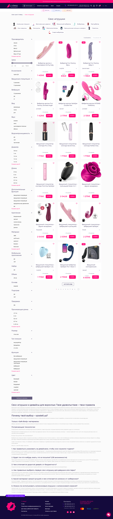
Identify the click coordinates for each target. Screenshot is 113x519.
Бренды (47, 508)
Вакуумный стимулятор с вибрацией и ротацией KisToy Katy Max (68, 225)
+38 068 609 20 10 (72, 5)
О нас (23, 504)
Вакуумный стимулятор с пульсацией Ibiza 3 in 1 (68, 185)
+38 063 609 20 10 (84, 5)
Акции (58, 5)
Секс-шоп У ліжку (17, 14)
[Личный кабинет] (94, 6)
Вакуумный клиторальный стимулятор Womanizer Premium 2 (91, 266)
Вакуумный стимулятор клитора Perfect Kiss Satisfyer (91, 145)
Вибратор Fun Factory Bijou (68, 64)
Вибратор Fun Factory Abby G (91, 64)
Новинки (47, 504)
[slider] (12, 63)
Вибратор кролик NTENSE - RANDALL (91, 104)
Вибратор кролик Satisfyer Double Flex (68, 104)
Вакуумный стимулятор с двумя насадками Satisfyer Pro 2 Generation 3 (45, 225)
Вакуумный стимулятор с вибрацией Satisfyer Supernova (91, 225)
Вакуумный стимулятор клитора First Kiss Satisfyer (45, 185)
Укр (103, 5)
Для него (57, 10)
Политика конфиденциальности (31, 506)
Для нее (47, 10)
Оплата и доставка (42, 5)
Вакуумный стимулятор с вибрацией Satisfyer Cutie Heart (45, 266)
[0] (97, 6)
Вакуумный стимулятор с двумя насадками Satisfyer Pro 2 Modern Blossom (91, 185)
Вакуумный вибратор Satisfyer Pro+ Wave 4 (68, 266)
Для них (68, 10)
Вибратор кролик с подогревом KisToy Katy (45, 64)
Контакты (24, 511)
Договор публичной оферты (29, 508)
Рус (106, 5)
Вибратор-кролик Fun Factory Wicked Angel (45, 104)
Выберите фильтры (22, 398)
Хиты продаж (49, 506)
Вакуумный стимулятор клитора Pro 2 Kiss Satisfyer (44, 145)
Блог (52, 5)
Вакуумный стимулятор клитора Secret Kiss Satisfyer (67, 145)
